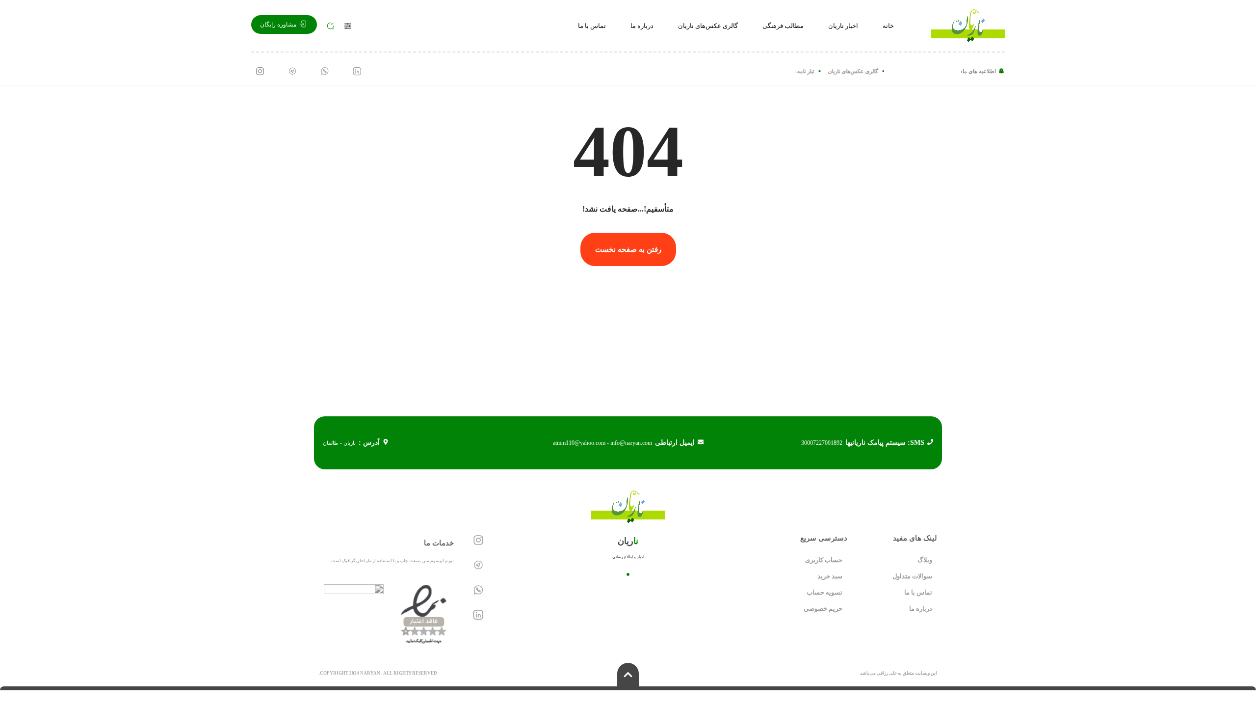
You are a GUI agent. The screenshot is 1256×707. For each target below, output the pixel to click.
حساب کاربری (823, 560)
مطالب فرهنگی (783, 25)
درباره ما (642, 25)
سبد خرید (829, 576)
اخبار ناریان (843, 25)
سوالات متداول (912, 576)
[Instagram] (260, 71)
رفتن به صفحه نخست (628, 249)
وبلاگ (924, 560)
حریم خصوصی (823, 608)
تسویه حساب (824, 592)
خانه (888, 25)
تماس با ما (592, 25)
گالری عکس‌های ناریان (708, 25)
